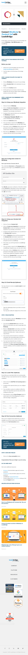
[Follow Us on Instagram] (9, 648)
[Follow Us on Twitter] (22, 648)
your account (16, 478)
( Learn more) (7, 191)
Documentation (6, 23)
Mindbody (5, 470)
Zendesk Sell (6, 473)
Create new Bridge (7, 69)
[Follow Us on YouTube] (18, 648)
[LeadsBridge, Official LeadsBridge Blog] (6, 2)
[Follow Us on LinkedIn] (13, 648)
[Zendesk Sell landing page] (20, 14)
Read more (4, 506)
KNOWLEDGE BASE (13, 476)
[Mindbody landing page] (8, 14)
